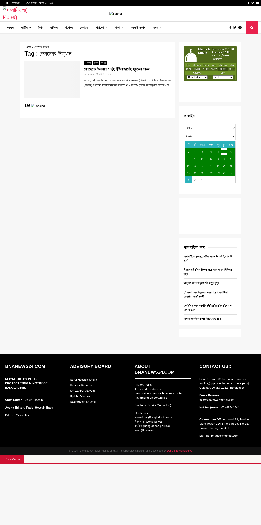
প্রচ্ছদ (10, 27)
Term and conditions (148, 389)
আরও (155, 27)
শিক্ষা (117, 27)
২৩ (195, 172)
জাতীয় (24, 27)
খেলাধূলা (84, 27)
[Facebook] (231, 27)
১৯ (218, 165)
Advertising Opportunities (151, 397)
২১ (231, 165)
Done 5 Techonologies (179, 450)
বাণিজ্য (54, 27)
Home (27, 46)
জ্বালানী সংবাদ (137, 27)
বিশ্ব (40, 27)
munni (90, 74)
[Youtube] (241, 27)
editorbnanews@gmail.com (216, 399)
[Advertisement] (130, 494)
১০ (202, 158)
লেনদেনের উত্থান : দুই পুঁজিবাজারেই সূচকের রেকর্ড (117, 69)
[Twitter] (235, 27)
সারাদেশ (100, 27)
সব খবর (103, 63)
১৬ (195, 165)
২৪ (202, 172)
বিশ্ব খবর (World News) (148, 421)
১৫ (188, 165)
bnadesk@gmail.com (224, 435)
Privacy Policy (143, 384)
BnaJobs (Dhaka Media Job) (153, 405)
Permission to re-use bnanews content (159, 393)
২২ (188, 172)
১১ (211, 158)
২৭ (223, 172)
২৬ (218, 172)
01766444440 (230, 407)
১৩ (223, 158)
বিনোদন (69, 27)
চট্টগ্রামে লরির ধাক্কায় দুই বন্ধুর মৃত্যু (201, 283)
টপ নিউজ (88, 63)
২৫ (211, 172)
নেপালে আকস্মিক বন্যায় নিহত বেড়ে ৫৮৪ (202, 318)
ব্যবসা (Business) (145, 430)
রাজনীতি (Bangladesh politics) (152, 426)
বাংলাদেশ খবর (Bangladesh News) (154, 417)
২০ (223, 165)
